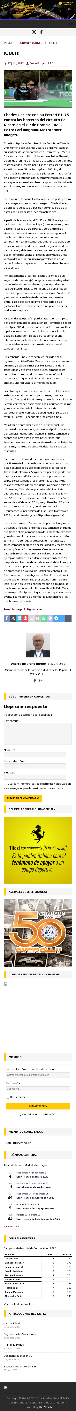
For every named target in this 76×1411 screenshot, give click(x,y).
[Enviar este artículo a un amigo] (31, 618)
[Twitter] (34, 32)
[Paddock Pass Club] (38, 17)
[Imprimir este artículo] (38, 618)
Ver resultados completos (19, 1304)
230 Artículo (57, 663)
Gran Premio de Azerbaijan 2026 (35, 1197)
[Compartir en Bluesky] (62, 618)
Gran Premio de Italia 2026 (32, 1176)
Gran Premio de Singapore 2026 (35, 1208)
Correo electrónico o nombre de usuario (30, 1069)
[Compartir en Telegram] (56, 618)
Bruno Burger (38, 63)
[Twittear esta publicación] (13, 618)
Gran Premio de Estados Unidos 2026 (38, 1219)
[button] (70, 24)
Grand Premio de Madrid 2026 (33, 1187)
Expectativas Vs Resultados (20, 1366)
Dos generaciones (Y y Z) (19, 1355)
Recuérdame (18, 1096)
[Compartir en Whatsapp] (44, 618)
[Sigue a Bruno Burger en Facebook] (35, 680)
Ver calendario (11, 1226)
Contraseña (13, 1083)
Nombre (9, 749)
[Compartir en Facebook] (7, 618)
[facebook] (41, 32)
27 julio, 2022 (16, 63)
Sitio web (9, 772)
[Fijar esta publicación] (25, 618)
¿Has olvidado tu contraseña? (38, 1114)
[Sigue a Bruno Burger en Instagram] (39, 680)
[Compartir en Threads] (68, 618)
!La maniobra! (12, 1323)
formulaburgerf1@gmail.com (23, 609)
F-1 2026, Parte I (14, 1344)
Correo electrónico (15, 761)
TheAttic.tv (45, 1406)
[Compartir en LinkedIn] (19, 618)
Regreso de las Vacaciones (20, 1334)
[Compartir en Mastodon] (50, 618)
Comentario (11, 720)
